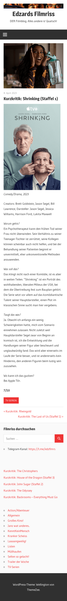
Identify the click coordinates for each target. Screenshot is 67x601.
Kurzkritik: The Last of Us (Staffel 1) (39, 416)
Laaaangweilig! (17, 541)
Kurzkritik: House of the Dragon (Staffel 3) (29, 477)
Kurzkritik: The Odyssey (18, 490)
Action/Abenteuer (18, 510)
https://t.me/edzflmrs (42, 449)
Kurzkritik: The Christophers (21, 471)
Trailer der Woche (18, 561)
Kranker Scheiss (17, 536)
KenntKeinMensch (18, 531)
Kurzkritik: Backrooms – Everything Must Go (31, 497)
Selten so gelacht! (18, 556)
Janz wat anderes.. (19, 526)
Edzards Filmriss (33, 14)
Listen (11, 546)
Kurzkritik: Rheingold (18, 411)
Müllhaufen (14, 551)
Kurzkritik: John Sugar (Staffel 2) (23, 484)
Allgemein (14, 515)
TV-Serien (11, 400)
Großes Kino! (16, 520)
